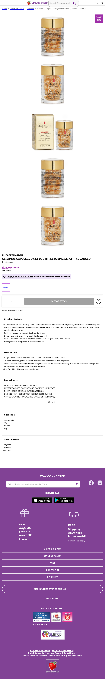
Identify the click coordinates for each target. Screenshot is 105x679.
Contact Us (52, 570)
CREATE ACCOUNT (23, 276)
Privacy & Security (40, 650)
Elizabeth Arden (12, 255)
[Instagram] (100, 483)
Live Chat (52, 577)
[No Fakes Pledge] (67, 620)
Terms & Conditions (62, 650)
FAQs (52, 563)
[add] (20, 302)
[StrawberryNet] (37, 3)
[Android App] (64, 502)
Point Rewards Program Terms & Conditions (51, 653)
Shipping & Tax (52, 549)
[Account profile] (96, 3)
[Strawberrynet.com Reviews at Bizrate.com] (41, 621)
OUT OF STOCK (59, 301)
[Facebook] (91, 483)
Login (9, 276)
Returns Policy (52, 556)
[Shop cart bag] (101, 3)
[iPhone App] (42, 502)
